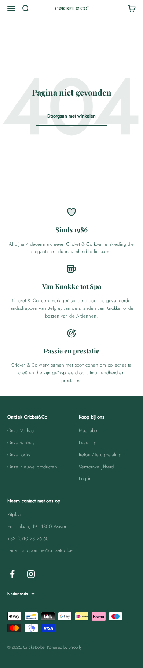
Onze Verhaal (21, 430)
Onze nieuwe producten (32, 466)
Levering (87, 442)
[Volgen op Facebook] (12, 574)
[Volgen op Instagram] (31, 574)
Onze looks (18, 454)
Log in (85, 478)
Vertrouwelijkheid (96, 466)
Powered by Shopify (64, 647)
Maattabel (88, 430)
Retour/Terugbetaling (100, 454)
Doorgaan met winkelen (71, 115)
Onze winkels (21, 442)
